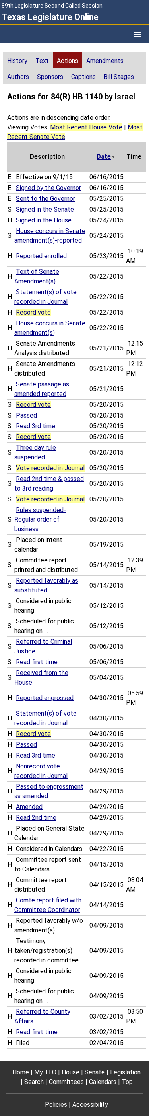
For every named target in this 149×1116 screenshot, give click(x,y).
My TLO (45, 1072)
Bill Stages (119, 77)
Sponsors (50, 77)
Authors (18, 77)
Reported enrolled (41, 256)
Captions (83, 77)
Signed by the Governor (48, 188)
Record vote (33, 312)
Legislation (125, 1072)
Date (104, 156)
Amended (29, 807)
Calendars (102, 1082)
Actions (67, 61)
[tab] (17, 60)
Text (42, 61)
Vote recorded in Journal (50, 468)
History (17, 61)
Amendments (105, 61)
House (70, 1072)
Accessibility (90, 1104)
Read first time (37, 662)
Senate (95, 1072)
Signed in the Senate (45, 209)
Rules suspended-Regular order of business (40, 519)
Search (34, 1082)
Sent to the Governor (45, 198)
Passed (26, 415)
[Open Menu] (138, 35)
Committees (66, 1082)
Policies (56, 1104)
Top (127, 1082)
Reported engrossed (45, 698)
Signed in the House (44, 220)
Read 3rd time (35, 426)
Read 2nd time (36, 817)
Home (20, 1072)
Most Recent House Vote (86, 127)
